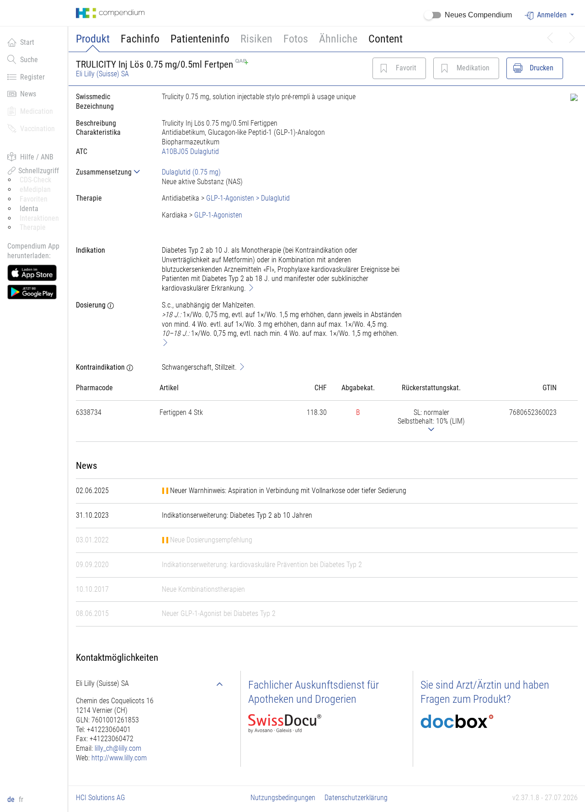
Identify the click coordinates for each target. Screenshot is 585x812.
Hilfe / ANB (36, 157)
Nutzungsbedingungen (282, 797)
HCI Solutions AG (100, 797)
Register (32, 77)
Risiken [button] (256, 38)
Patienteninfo (199, 38)
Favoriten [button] (34, 199)
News (28, 94)
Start (27, 42)
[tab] (111, 172)
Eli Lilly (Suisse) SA (102, 73)
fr (21, 799)
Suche (29, 59)
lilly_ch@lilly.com (118, 748)
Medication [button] (36, 111)
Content (385, 38)
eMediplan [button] (35, 189)
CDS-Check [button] (35, 179)
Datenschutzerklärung (356, 797)
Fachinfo (140, 38)
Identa (29, 208)
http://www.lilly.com (119, 758)
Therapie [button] (33, 227)
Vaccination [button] (37, 128)
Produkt (93, 38)
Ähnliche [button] (338, 38)
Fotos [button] (295, 38)
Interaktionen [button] (39, 218)
